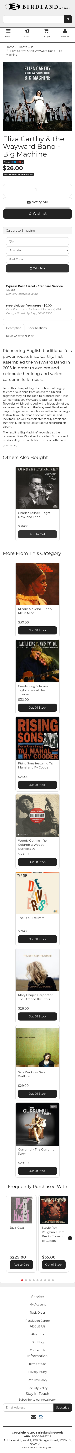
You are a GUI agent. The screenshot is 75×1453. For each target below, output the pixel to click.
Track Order (37, 1312)
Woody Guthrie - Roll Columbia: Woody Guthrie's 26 (33, 845)
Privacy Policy (37, 1372)
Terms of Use (37, 1364)
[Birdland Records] (37, 5)
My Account (37, 1304)
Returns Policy (37, 1380)
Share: (8, 162)
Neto (50, 1447)
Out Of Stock (37, 630)
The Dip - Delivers (31, 918)
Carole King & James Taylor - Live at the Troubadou (33, 690)
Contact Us (37, 1350)
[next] (70, 1238)
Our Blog (38, 1342)
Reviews (12, 336)
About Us (37, 1334)
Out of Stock (53, 1264)
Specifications (37, 328)
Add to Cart (37, 534)
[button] (31, 1198)
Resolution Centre (37, 1320)
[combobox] (33, 19)
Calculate (38, 268)
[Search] (68, 19)
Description (13, 328)
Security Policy (38, 1388)
